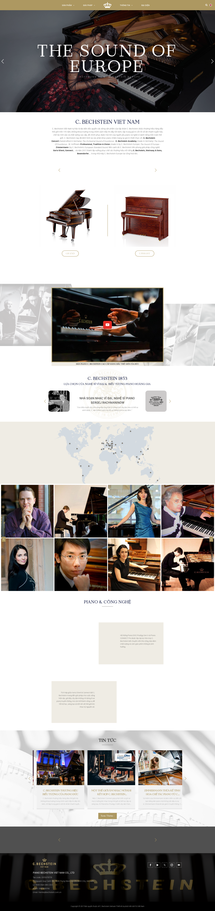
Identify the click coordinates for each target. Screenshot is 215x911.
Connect (108, 275)
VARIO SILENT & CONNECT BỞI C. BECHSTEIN (75, 675)
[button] (212, 61)
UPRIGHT (144, 253)
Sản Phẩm (67, 5)
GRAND (70, 253)
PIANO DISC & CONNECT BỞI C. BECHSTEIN (141, 616)
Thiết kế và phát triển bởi (125, 906)
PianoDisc (120, 275)
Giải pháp (87, 5)
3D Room (131, 275)
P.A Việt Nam (139, 906)
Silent (98, 275)
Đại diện (145, 5)
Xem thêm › (107, 815)
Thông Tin (125, 5)
